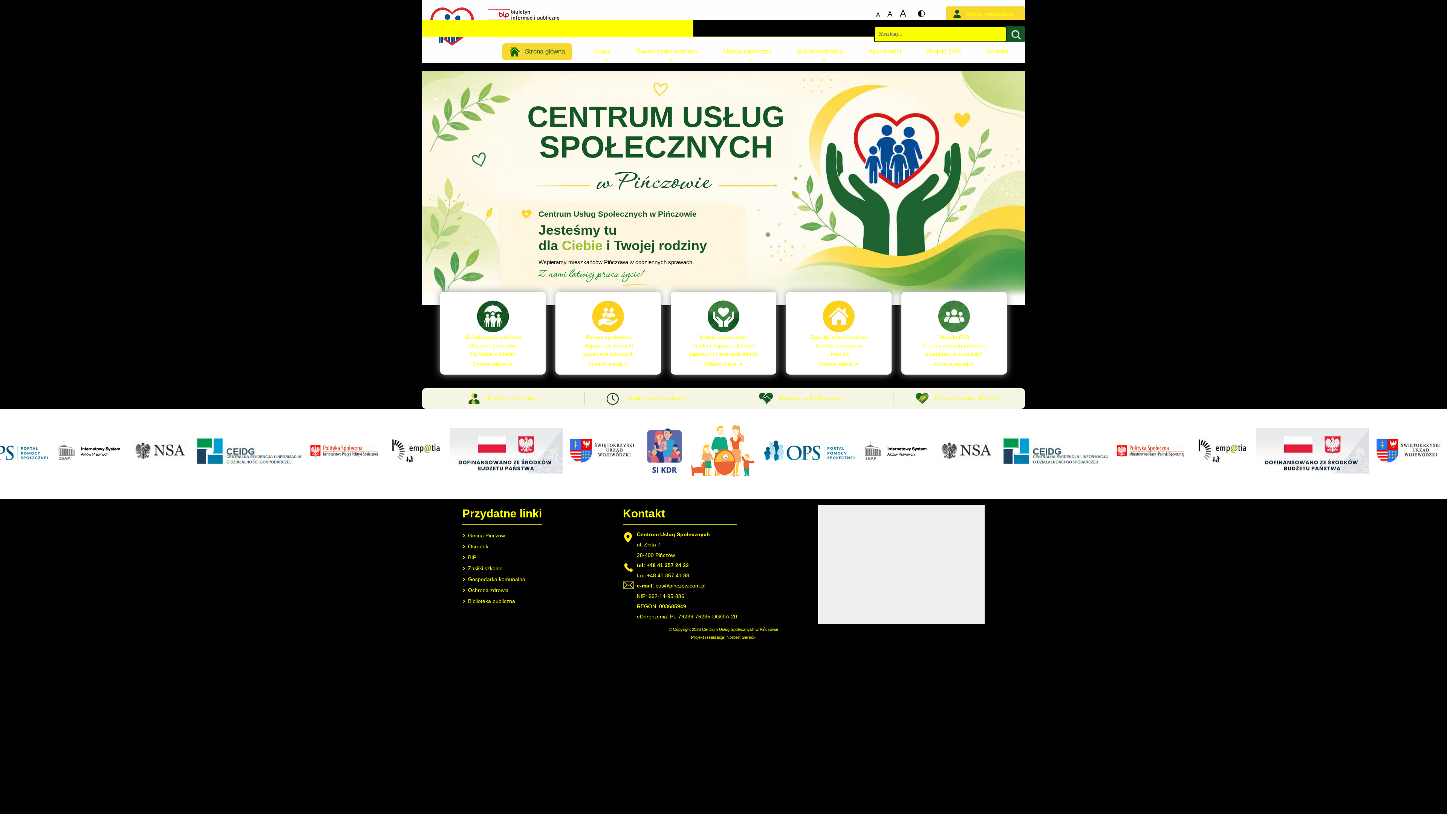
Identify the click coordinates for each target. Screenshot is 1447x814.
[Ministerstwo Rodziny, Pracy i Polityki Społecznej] (322, 457)
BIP (472, 557)
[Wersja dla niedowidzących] (921, 14)
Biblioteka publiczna (491, 601)
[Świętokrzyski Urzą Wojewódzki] (582, 462)
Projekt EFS (944, 51)
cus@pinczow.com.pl (680, 586)
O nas (602, 51)
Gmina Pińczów (486, 535)
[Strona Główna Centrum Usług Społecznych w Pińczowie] (452, 45)
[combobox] (940, 34)
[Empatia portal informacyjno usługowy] (391, 465)
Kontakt (997, 51)
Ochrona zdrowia (488, 590)
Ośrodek (478, 546)
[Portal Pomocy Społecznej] (787, 461)
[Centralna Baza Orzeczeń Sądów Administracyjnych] (138, 460)
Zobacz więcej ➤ (493, 364)
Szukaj (1015, 49)
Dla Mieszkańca (820, 51)
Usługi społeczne (748, 51)
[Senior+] (483, 473)
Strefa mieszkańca (990, 14)
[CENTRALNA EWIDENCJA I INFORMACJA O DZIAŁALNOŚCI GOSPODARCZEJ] (226, 464)
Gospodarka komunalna (496, 579)
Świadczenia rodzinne (667, 51)
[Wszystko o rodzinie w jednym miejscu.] (701, 477)
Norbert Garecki (741, 637)
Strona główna (545, 51)
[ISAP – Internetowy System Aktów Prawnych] (69, 461)
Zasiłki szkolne (485, 568)
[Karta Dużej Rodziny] (642, 474)
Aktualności (885, 51)
